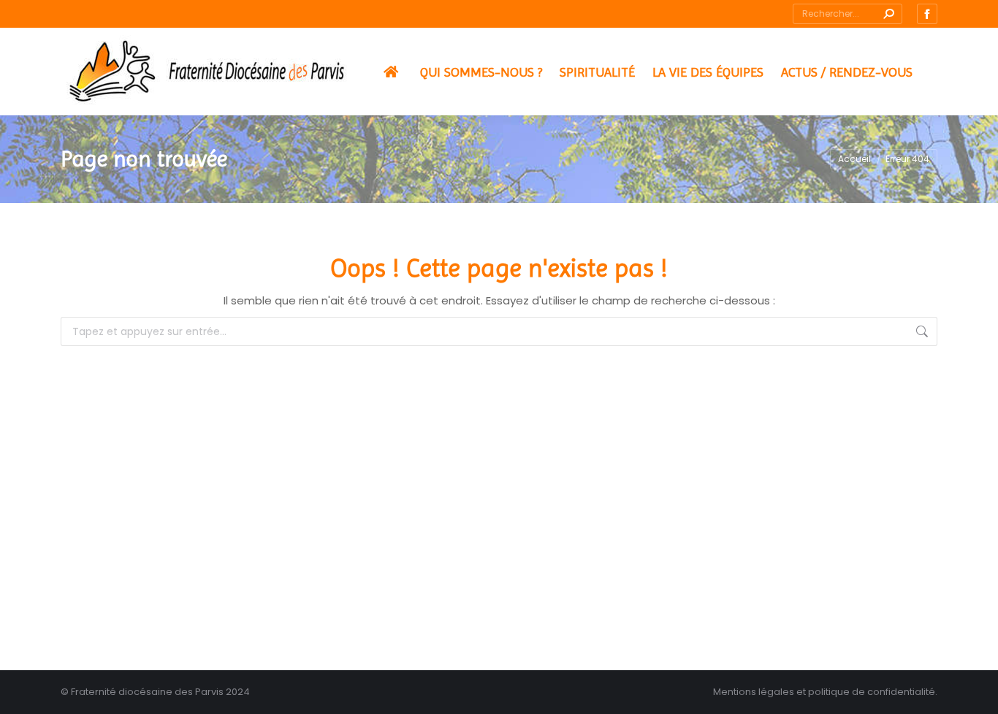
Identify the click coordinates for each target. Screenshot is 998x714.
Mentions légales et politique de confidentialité (824, 692)
